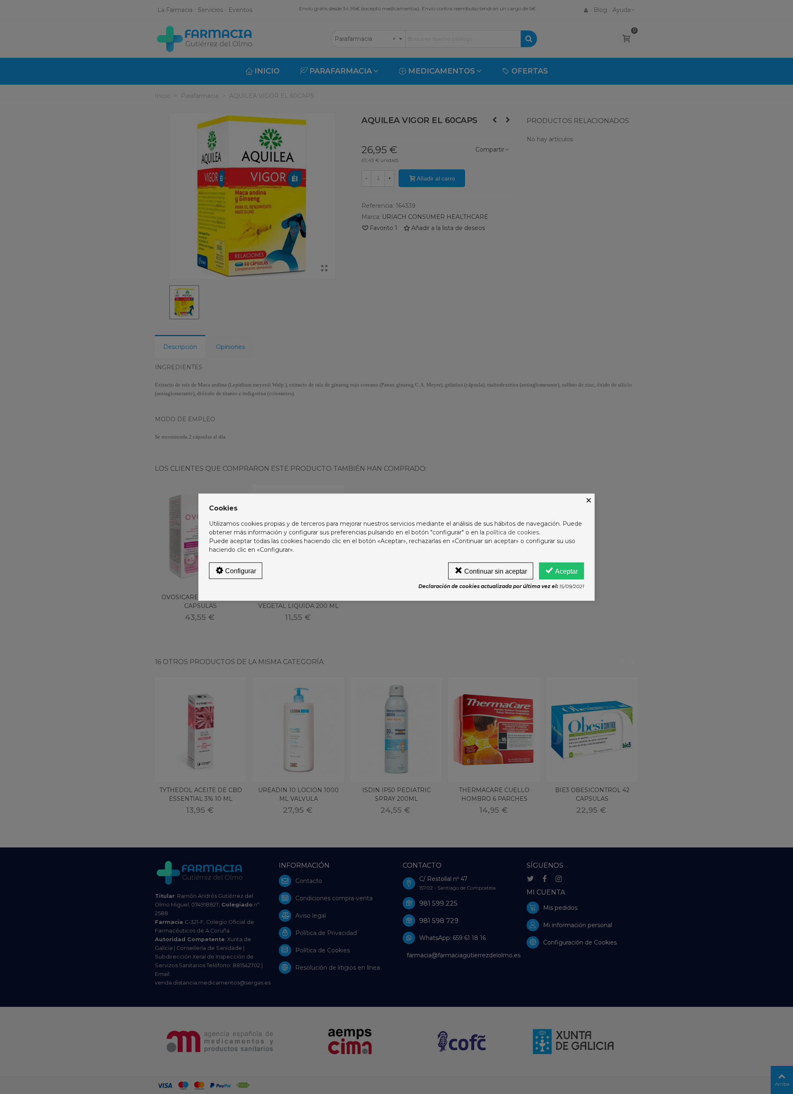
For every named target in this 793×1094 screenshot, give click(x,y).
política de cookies (512, 532)
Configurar (239, 570)
